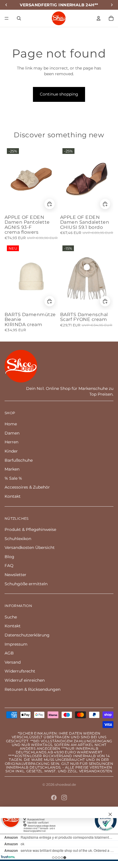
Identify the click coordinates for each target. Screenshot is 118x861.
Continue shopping (59, 94)
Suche (11, 617)
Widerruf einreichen (25, 680)
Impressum (16, 644)
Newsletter (15, 574)
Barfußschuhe (19, 460)
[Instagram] (64, 797)
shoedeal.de (65, 784)
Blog (9, 556)
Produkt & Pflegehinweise (30, 529)
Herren (11, 442)
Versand (13, 662)
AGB (9, 653)
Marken (12, 469)
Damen (12, 433)
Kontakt (13, 496)
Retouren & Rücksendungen (32, 689)
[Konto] (98, 18)
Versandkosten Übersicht (30, 547)
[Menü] (6, 18)
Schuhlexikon (18, 538)
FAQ (9, 565)
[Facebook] (53, 797)
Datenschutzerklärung (27, 635)
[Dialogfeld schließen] (110, 814)
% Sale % (13, 478)
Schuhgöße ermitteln (26, 583)
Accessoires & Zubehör (27, 487)
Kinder (11, 451)
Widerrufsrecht (20, 671)
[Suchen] (19, 18)
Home (11, 423)
